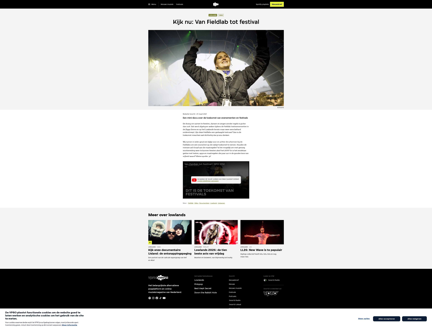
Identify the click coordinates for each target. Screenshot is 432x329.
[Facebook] (157, 298)
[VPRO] (270, 293)
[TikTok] (160, 298)
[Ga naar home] (216, 4)
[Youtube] (164, 298)
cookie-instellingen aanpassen (208, 181)
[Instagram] (153, 298)
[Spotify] (149, 298)
